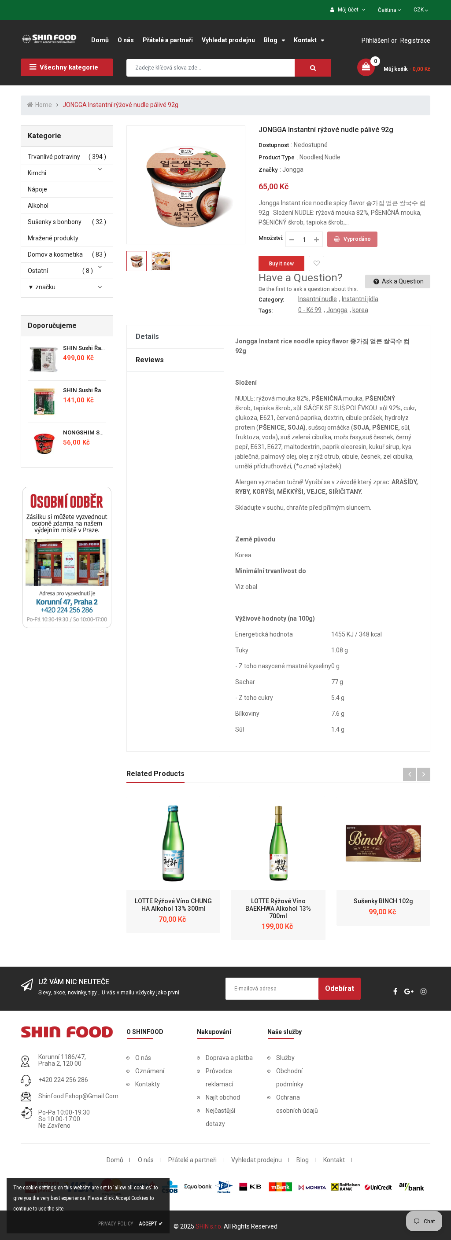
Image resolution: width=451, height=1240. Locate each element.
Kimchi (37, 173)
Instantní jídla (360, 298)
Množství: (271, 238)
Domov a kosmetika (55, 254)
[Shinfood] (67, 1031)
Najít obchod (223, 1097)
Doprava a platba (229, 1057)
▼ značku (41, 287)
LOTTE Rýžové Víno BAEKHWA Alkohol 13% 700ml (278, 909)
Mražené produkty (53, 238)
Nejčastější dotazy (220, 1117)
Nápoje (37, 189)
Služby (285, 1057)
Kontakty (147, 1084)
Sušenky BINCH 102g (383, 901)
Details (147, 336)
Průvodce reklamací (219, 1077)
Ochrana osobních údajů (297, 1104)
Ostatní (38, 270)
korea (360, 309)
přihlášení (375, 40)
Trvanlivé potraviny (54, 156)
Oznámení (149, 1070)
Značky (268, 169)
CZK (422, 9)
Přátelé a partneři (192, 1159)
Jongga (292, 169)
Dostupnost (274, 145)
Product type (277, 157)
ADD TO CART (310, 1217)
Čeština (388, 10)
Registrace (415, 40)
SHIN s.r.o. (210, 1226)
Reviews (150, 360)
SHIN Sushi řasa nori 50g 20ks (104, 390)
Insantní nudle (317, 298)
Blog (302, 1159)
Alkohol (38, 205)
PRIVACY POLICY (115, 1224)
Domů (115, 1159)
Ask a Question (402, 281)
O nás (143, 1057)
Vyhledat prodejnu (256, 1159)
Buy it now (281, 264)
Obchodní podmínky (289, 1077)
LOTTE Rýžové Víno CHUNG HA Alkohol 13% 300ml (173, 905)
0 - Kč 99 (310, 309)
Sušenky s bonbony (54, 221)
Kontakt (334, 1159)
